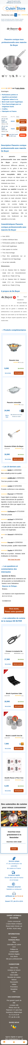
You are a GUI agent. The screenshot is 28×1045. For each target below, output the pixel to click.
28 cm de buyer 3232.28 (4, 127)
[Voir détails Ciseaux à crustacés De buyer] (14, 638)
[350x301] (24, 77)
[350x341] (6, 77)
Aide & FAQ (14, 968)
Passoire (17, 19)
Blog (14, 942)
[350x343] (13, 77)
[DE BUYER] (14, 36)
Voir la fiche (8, 373)
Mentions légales (14, 954)
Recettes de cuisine (14, 977)
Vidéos (14, 984)
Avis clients (14, 956)
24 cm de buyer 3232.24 (4, 120)
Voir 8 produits (18, 790)
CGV (14, 947)
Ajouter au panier (18, 459)
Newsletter (14, 989)
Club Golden (14, 975)
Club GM (14, 972)
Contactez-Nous (14, 940)
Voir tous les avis (14, 559)
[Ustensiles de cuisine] (14, 8)
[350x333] (10, 77)
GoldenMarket (14, 1039)
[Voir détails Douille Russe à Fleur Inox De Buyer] (14, 765)
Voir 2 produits (18, 373)
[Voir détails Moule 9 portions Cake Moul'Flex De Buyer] (14, 681)
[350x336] (20, 77)
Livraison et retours (14, 970)
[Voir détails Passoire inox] (14, 347)
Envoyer (14, 848)
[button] (15, 15)
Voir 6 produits (18, 748)
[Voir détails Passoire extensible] (14, 390)
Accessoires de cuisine (9, 19)
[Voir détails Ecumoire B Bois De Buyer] (14, 433)
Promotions (14, 987)
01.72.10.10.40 (14, 1015)
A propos (14, 937)
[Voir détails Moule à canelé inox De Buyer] (14, 723)
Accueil (2, 19)
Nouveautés (14, 982)
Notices (14, 979)
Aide (14, 991)
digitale (13, 1037)
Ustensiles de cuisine (14, 944)
